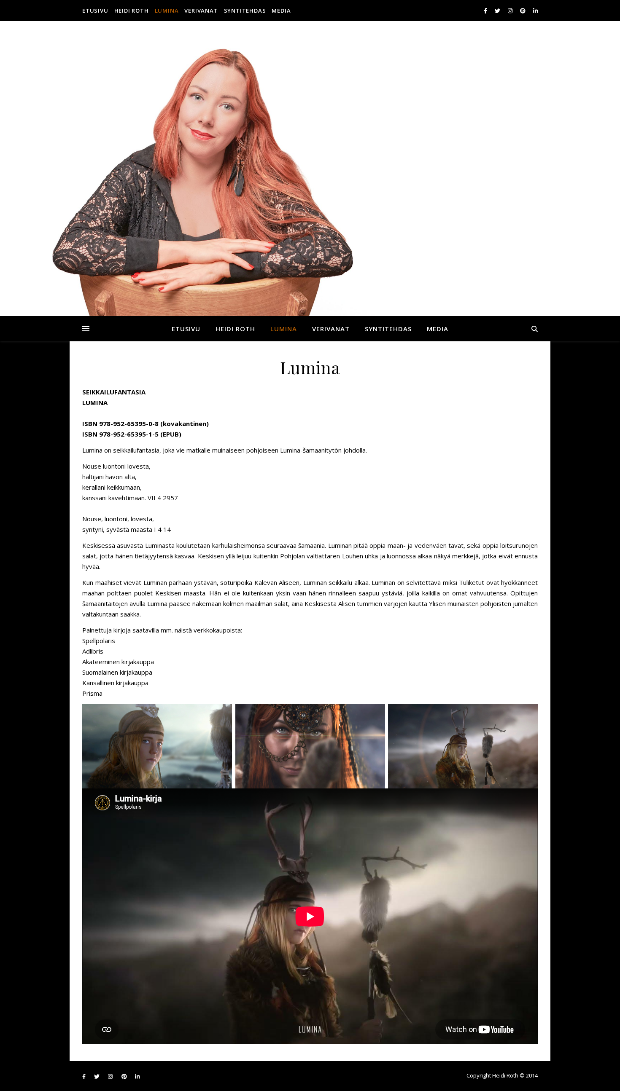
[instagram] (511, 10)
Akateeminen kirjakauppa (118, 661)
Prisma (92, 693)
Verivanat (201, 10)
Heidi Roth (131, 10)
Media (281, 10)
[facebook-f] (486, 10)
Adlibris (92, 651)
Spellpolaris (98, 640)
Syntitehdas (245, 10)
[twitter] (498, 10)
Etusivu (95, 10)
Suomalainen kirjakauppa (117, 672)
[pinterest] (523, 10)
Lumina (167, 10)
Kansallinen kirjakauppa (115, 682)
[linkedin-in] (535, 10)
